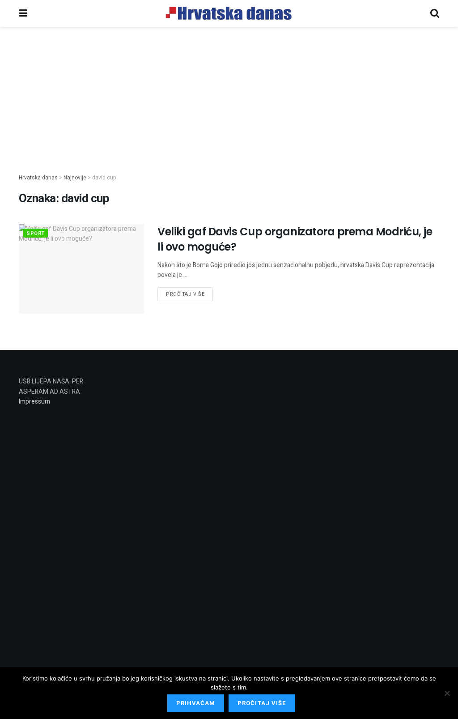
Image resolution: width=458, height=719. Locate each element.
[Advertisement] (229, 93)
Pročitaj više (185, 294)
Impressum (34, 401)
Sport (35, 233)
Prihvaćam (195, 703)
